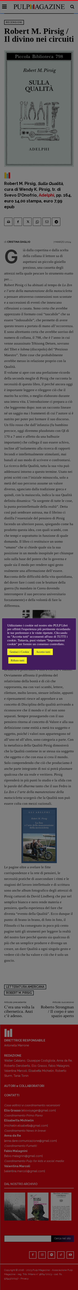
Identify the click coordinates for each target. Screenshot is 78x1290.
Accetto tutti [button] (43, 651)
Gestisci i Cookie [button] (19, 651)
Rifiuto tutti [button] (17, 660)
